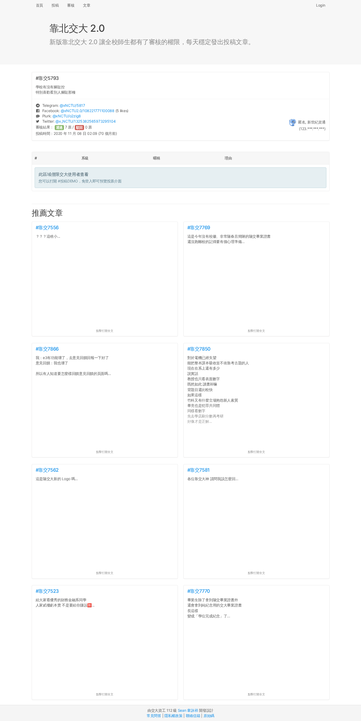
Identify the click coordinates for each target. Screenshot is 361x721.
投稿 (55, 5)
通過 (59, 128)
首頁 (39, 5)
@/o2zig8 (67, 116)
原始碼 (208, 715)
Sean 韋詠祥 (188, 710)
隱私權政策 (173, 715)
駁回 (79, 128)
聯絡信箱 (193, 715)
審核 (70, 5)
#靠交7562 (47, 470)
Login (320, 5)
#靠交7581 (198, 470)
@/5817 (72, 105)
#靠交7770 (198, 591)
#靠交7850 (199, 349)
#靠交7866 (47, 349)
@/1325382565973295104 (85, 121)
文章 (86, 5)
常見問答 (154, 715)
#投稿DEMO (68, 181)
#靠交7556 (47, 227)
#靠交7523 (47, 591)
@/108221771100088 (87, 110)
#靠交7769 (198, 227)
